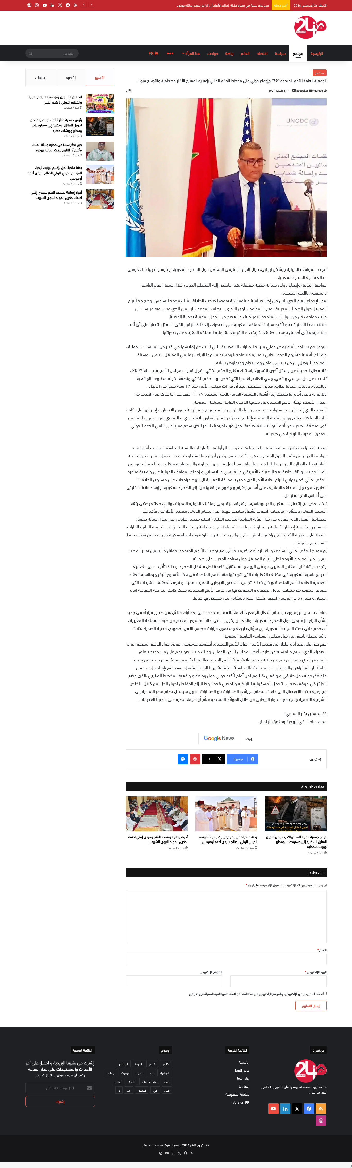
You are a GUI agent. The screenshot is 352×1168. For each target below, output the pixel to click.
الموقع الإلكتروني (211, 971)
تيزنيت (125, 1072)
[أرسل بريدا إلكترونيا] (294, 90)
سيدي (131, 1081)
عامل (118, 1081)
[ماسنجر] (183, 759)
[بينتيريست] (195, 759)
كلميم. (142, 1090)
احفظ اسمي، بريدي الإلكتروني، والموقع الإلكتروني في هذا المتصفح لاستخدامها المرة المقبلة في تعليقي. (255, 993)
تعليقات (41, 77)
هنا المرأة (192, 53)
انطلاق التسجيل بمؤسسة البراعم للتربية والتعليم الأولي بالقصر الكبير (55, 99)
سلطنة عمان (149, 1081)
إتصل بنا (244, 1086)
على (166, 1090)
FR (152, 53)
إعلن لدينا (243, 1078)
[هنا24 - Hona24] (310, 27)
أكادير (166, 1064)
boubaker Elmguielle (309, 90)
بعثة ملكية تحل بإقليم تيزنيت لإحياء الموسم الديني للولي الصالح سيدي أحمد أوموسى (215, 5)
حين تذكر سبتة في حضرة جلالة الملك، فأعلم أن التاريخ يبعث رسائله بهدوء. (57, 147)
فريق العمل (241, 1070)
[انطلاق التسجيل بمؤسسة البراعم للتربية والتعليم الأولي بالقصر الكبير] (100, 103)
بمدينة (139, 1072)
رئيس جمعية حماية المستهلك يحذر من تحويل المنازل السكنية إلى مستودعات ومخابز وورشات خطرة (296, 841)
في (155, 1090)
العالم (245, 53)
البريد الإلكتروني (316, 971)
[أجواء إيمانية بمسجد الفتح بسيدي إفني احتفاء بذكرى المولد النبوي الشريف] (157, 813)
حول (166, 1081)
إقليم (152, 1064)
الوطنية (164, 1072)
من (129, 1090)
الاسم (322, 950)
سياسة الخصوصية (237, 1094)
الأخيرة (71, 77)
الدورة (138, 1064)
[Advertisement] (124, 27)
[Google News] (219, 738)
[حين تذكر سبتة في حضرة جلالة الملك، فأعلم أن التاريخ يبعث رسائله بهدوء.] (100, 151)
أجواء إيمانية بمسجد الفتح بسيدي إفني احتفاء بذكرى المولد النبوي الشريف (158, 839)
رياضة (229, 53)
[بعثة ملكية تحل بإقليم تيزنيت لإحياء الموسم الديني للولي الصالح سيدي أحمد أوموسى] (226, 813)
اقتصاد (262, 53)
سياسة (280, 53)
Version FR (241, 1102)
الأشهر (99, 77)
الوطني (123, 1064)
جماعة (110, 1072)
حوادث (212, 53)
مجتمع (298, 53)
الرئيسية (317, 53)
